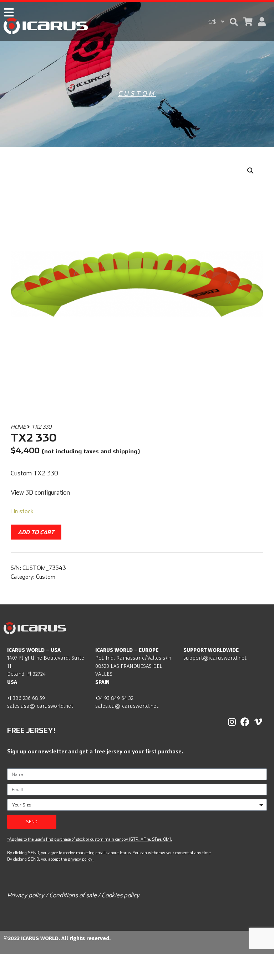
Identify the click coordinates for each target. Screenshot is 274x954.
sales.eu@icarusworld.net (126, 706)
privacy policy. (80, 859)
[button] (234, 22)
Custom (137, 93)
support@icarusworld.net (215, 658)
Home (18, 427)
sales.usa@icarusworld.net (40, 706)
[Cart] (248, 21)
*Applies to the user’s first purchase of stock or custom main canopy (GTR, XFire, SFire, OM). (89, 839)
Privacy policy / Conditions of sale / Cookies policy (73, 895)
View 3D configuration (40, 492)
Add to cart (36, 532)
